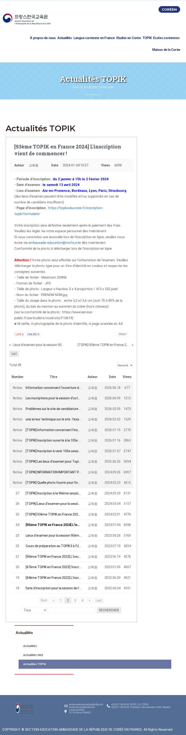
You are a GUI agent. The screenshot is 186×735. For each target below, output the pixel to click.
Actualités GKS (33, 655)
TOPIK (147, 38)
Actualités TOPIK (34, 664)
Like (20, 334)
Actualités (64, 38)
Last (99, 600)
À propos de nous (43, 38)
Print (123, 334)
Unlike (33, 334)
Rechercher (109, 610)
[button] (169, 9)
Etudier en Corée (128, 38)
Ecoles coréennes (166, 38)
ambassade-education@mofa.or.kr (55, 243)
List (14, 353)
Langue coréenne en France (94, 38)
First (44, 600)
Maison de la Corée (166, 50)
